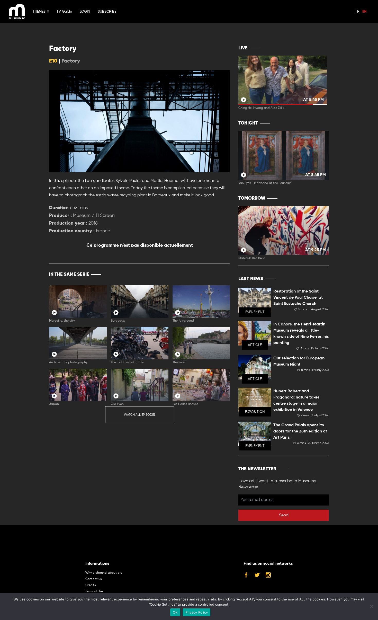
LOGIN (85, 11)
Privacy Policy (196, 612)
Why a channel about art (103, 572)
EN (364, 11)
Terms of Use (94, 591)
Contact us (93, 579)
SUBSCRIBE (107, 11)
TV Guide (64, 11)
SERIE (215, 274)
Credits (90, 585)
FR (357, 11)
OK (175, 612)
